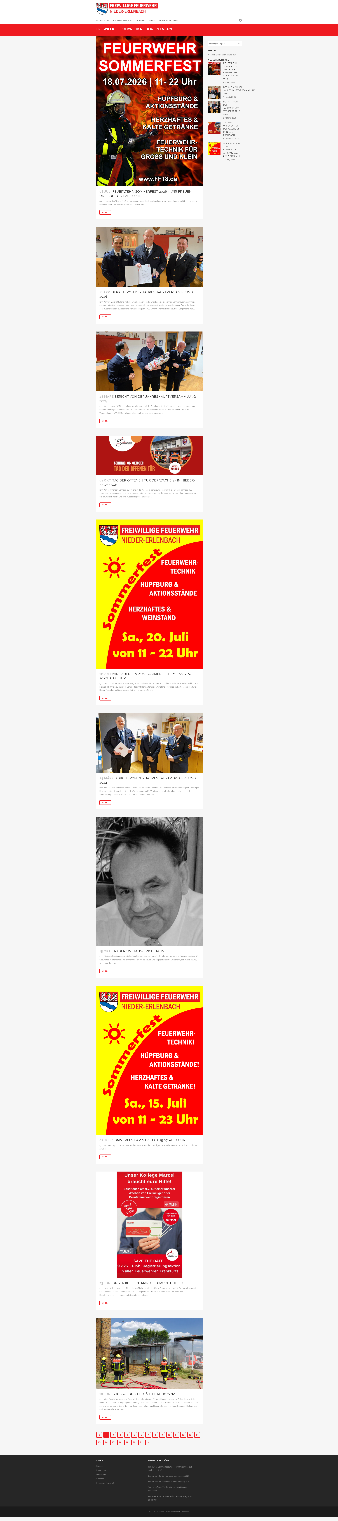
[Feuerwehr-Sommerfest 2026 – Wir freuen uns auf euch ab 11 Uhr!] (149, 111)
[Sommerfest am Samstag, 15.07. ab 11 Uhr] (149, 1060)
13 (190, 1434)
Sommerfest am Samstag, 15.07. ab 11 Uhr (149, 1140)
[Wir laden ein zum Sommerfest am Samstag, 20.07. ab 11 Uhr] (149, 594)
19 (127, 1442)
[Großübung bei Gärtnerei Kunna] (149, 1353)
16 (106, 1442)
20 (134, 1442)
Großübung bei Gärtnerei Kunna (143, 1394)
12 (183, 1434)
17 (113, 1442)
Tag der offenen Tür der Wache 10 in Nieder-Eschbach (231, 128)
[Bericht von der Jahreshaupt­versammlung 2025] (149, 361)
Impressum (101, 1470)
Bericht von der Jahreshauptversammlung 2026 (239, 90)
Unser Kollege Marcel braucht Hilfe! (148, 1283)
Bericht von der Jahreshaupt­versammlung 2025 (231, 108)
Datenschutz (101, 1475)
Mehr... (105, 212)
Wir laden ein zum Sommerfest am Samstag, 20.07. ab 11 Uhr (232, 149)
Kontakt (99, 1466)
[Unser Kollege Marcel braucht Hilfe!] (149, 1225)
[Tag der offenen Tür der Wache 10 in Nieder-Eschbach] (149, 455)
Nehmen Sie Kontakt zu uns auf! (222, 55)
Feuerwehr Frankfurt (105, 1483)
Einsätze (100, 1479)
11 (176, 1434)
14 (197, 1434)
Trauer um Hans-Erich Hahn (138, 951)
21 (141, 1442)
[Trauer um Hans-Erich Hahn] (149, 881)
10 (169, 1434)
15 (99, 1442)
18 (120, 1442)
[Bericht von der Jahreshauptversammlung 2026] (149, 257)
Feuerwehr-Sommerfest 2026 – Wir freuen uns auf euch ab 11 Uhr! (170, 1468)
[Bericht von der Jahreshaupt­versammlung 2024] (149, 743)
